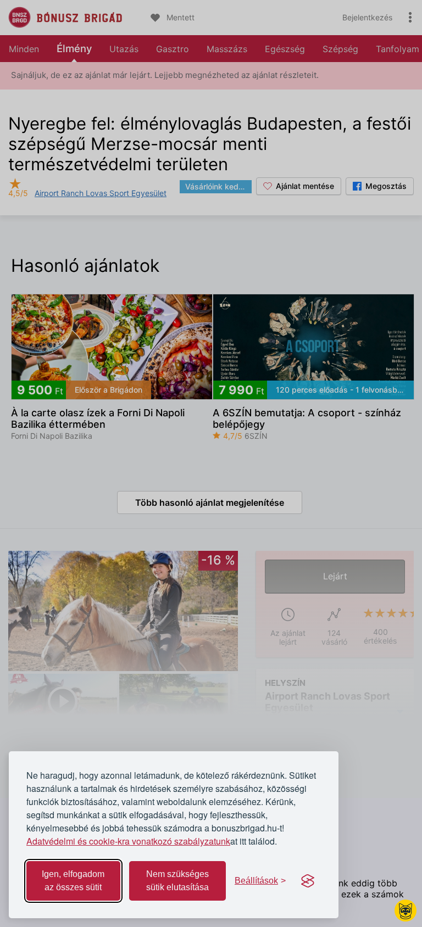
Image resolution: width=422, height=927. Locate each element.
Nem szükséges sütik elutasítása (177, 880)
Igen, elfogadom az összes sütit (73, 880)
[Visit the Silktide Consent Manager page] (308, 881)
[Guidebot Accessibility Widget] (406, 911)
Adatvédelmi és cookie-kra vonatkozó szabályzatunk (128, 841)
